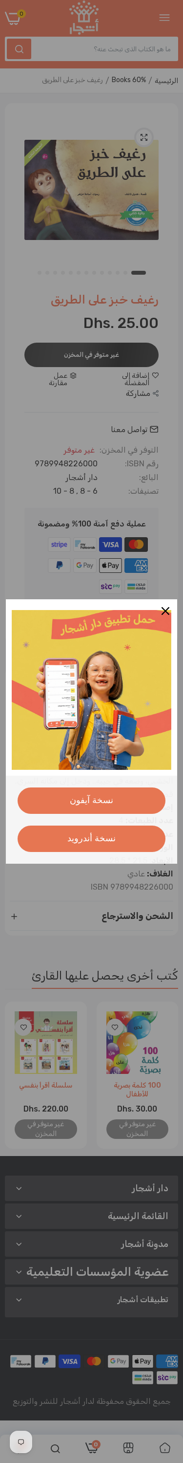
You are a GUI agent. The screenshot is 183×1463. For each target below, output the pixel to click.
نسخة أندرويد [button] (91, 838)
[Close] (165, 611)
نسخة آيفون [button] (91, 800)
